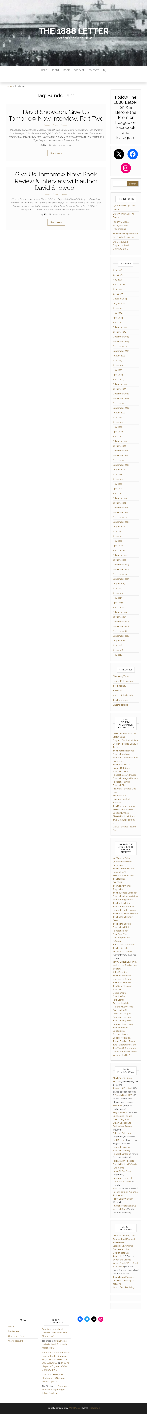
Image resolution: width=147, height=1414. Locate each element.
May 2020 (117, 541)
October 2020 (120, 517)
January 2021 (119, 503)
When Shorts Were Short (125, 1263)
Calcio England (121, 1119)
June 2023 (118, 365)
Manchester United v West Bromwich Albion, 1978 (54, 1332)
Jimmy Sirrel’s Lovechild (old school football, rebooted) (125, 965)
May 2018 (117, 655)
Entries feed (14, 1331)
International (119, 686)
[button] (104, 70)
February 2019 (120, 612)
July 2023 (117, 360)
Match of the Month (123, 695)
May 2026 (118, 279)
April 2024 (118, 317)
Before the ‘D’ (119, 872)
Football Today (120, 930)
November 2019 (121, 569)
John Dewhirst (120, 972)
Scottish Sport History (124, 1024)
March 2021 (118, 493)
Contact (93, 70)
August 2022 (119, 412)
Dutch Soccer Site (122, 1123)
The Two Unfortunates (124, 1048)
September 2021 (121, 465)
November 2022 (121, 398)
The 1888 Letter (73, 31)
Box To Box (118, 882)
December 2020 (121, 507)
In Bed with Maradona (124, 944)
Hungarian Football (123, 1178)
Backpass (118, 865)
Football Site (119, 785)
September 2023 (121, 351)
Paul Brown (118, 1000)
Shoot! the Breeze (122, 1259)
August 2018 (119, 640)
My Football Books (122, 982)
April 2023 (118, 374)
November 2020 (121, 512)
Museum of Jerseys (122, 979)
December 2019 (121, 564)
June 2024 (118, 308)
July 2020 (117, 531)
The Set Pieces (120, 1027)
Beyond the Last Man (123, 875)
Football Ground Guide (124, 775)
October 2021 (119, 460)
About (55, 70)
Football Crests (120, 771)
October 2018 (120, 631)
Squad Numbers (121, 813)
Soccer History (120, 1034)
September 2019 (121, 579)
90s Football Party (122, 861)
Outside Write (119, 993)
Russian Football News (124, 1205)
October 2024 (120, 298)
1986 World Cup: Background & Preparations (121, 225)
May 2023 (117, 370)
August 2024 (119, 303)
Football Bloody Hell (123, 906)
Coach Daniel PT (123, 1095)
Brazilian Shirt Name (123, 1246)
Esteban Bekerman (122, 1133)
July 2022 (117, 417)
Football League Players (125, 778)
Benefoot (117, 1105)
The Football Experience (125, 913)
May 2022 (117, 427)
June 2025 (118, 294)
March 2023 (118, 379)
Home (44, 70)
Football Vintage (121, 1154)
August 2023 (119, 355)
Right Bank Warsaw (123, 1199)
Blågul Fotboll (120, 1112)
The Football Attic (122, 903)
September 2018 (121, 636)
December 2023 (121, 336)
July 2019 (117, 588)
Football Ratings (121, 782)
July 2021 (117, 474)
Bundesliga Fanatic (122, 1116)
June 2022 (118, 422)
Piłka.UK (117, 1188)
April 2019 (118, 602)
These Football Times (124, 1041)
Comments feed (16, 1336)
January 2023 (119, 389)
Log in (11, 1326)
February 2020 (120, 555)
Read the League (121, 1013)
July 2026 (117, 270)
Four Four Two (120, 934)
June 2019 (118, 593)
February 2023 (120, 384)
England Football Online (125, 740)
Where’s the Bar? (121, 1055)
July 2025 (117, 289)
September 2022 (121, 408)
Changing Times (51, 125)
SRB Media (118, 1266)
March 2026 (119, 284)
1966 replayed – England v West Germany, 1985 (121, 245)
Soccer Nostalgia (121, 1038)
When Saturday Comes (125, 1051)
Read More (56, 153)
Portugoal (118, 1195)
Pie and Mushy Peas (123, 1006)
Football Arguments (123, 899)
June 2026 (118, 275)
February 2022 (120, 441)
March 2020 (119, 550)
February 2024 (120, 327)
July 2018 (117, 645)
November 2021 (121, 455)
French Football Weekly (125, 1164)
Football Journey (121, 1150)
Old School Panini (122, 1181)
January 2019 (119, 617)
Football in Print (121, 927)
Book (66, 70)
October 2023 (120, 346)
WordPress (74, 1408)
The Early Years (120, 700)
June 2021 (118, 479)
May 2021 (117, 484)
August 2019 (119, 583)
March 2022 (118, 436)
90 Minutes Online (122, 858)
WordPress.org (15, 1341)
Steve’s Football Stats (124, 816)
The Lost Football (122, 975)
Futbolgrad (118, 1167)
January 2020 (119, 560)
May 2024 (117, 313)
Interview (63, 125)
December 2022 (121, 393)
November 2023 (121, 341)
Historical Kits (119, 795)
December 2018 (121, 621)
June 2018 (118, 650)
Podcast (79, 70)
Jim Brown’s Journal (123, 951)
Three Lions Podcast (123, 1277)
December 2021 (121, 450)
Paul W (47, 145)
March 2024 (119, 322)
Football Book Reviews (124, 910)
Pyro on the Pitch (121, 1010)
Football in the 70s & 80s (125, 896)
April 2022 (118, 431)
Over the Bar (119, 996)
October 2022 (120, 403)
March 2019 (118, 607)
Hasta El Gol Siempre (123, 1171)
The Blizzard (119, 879)
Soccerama (119, 1031)
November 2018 (121, 626)
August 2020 (119, 526)
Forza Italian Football (123, 1161)
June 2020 (118, 536)
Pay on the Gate (121, 1003)
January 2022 (119, 446)
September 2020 (121, 522)
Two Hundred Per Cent (124, 1044)
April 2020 (118, 545)
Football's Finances (123, 681)
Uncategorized (120, 705)
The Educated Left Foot (125, 892)
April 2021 (117, 488)
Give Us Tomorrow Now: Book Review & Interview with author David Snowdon (56, 181)
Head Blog (94, 1408)
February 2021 (120, 498)
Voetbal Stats (119, 1209)
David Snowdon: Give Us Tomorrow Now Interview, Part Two (56, 115)
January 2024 (119, 332)
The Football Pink (122, 924)
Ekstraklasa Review (122, 1126)
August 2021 (119, 469)
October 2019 (120, 574)
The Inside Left (120, 948)
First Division (119, 1140)
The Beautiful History (123, 868)
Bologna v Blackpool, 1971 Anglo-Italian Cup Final (53, 1378)
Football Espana (121, 1147)
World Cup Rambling (123, 1287)
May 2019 (117, 598)
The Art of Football (122, 1088)
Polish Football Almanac (125, 1192)
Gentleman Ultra (121, 1249)
